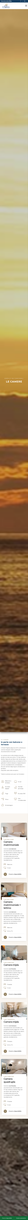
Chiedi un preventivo (21, 1218)
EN (25, 1)
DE (26, 3)
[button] (4, 827)
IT (20, 1)
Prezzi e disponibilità (7, 1218)
